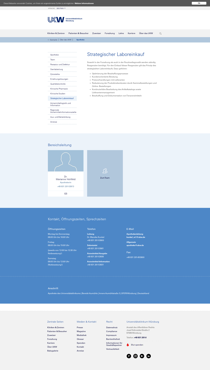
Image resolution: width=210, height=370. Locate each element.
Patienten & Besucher (57, 331)
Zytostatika (55, 74)
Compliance (111, 331)
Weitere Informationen (84, 3)
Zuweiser (51, 335)
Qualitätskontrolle (58, 84)
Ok (199, 3)
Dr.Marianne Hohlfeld (65, 178)
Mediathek (81, 335)
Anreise (53, 122)
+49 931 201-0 (140, 337)
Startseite (53, 40)
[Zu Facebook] (129, 356)
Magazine (81, 331)
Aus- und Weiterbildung (60, 117)
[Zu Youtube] (142, 356)
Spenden (81, 343)
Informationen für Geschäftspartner (114, 344)
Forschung (52, 339)
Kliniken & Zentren (55, 327)
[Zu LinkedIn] (148, 356)
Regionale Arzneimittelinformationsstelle (63, 111)
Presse (80, 327)
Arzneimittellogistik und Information (60, 104)
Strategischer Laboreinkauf (62, 98)
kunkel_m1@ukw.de (136, 237)
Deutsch (56, 8)
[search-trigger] (160, 33)
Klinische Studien (57, 93)
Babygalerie (52, 350)
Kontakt (80, 347)
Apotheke (80, 40)
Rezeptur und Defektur (60, 64)
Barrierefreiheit (113, 339)
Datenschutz (111, 327)
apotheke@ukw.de (135, 245)
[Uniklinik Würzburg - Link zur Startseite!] (65, 19)
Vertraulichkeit (112, 349)
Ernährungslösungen (59, 79)
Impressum (111, 335)
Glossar (80, 339)
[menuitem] (56, 8)
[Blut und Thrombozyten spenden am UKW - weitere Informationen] (135, 344)
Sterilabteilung (56, 69)
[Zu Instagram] (135, 356)
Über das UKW (65, 40)
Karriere (51, 343)
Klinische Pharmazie (59, 88)
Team (52, 59)
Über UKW (52, 347)
